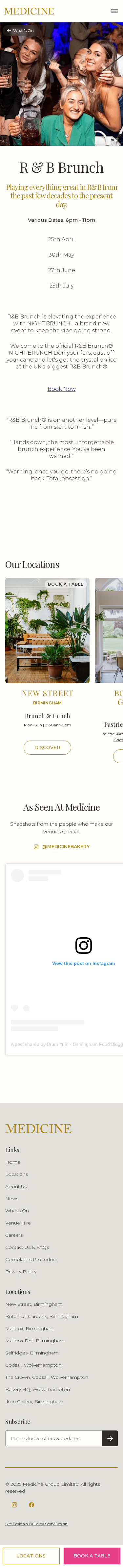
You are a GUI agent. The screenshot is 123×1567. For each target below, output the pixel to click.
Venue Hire (18, 1223)
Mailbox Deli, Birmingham (35, 1341)
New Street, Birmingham (33, 1304)
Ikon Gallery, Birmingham (34, 1401)
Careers (14, 1235)
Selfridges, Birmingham (32, 1353)
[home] (29, 11)
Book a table (92, 1556)
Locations (16, 1174)
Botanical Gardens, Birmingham (41, 1316)
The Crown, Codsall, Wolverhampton (46, 1377)
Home (12, 1162)
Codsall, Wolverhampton (33, 1365)
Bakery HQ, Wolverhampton (37, 1389)
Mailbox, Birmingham (29, 1328)
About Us (16, 1186)
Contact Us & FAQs (27, 1247)
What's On (17, 1211)
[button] (114, 11)
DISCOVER (47, 747)
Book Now (62, 389)
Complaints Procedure (31, 1259)
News (11, 1198)
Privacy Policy (20, 1272)
